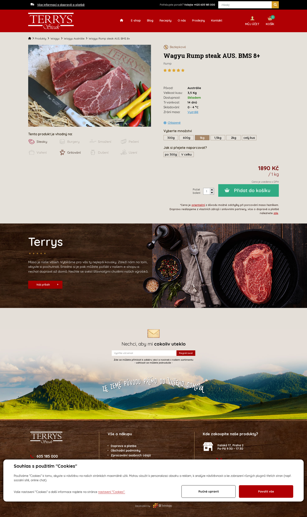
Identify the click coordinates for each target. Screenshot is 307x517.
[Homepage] (122, 20)
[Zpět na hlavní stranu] (51, 21)
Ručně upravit (208, 491)
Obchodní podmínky (126, 450)
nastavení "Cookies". (111, 492)
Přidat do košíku (252, 190)
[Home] (31, 38)
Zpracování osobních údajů (131, 455)
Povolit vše (266, 491)
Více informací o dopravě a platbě (61, 5)
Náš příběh (43, 284)
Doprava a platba (123, 446)
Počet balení (196, 191)
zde (276, 213)
